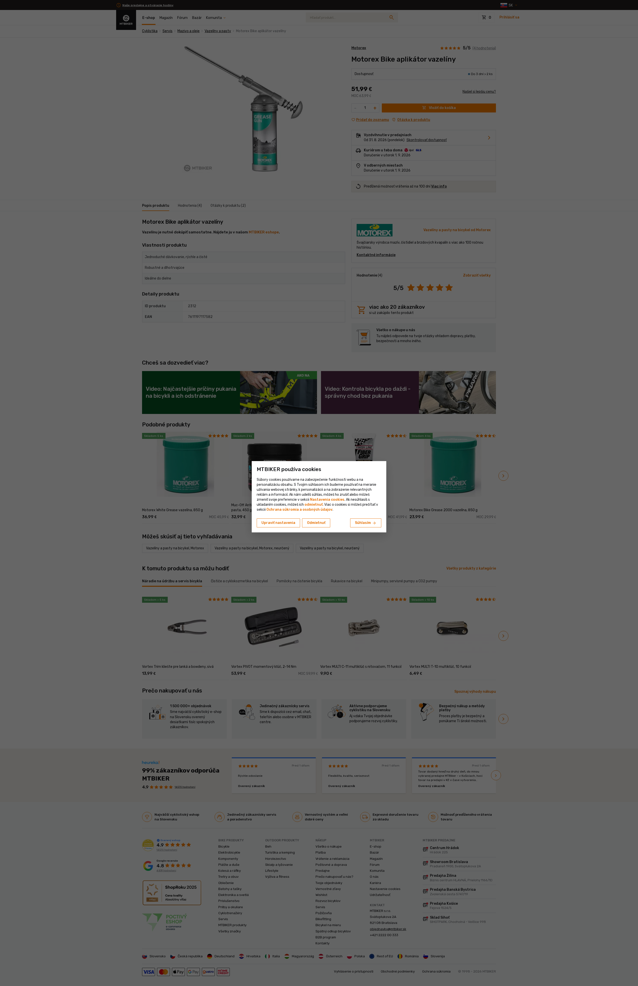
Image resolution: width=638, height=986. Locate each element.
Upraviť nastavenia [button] (278, 523)
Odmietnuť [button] (316, 523)
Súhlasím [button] (366, 523)
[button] (314, 504)
